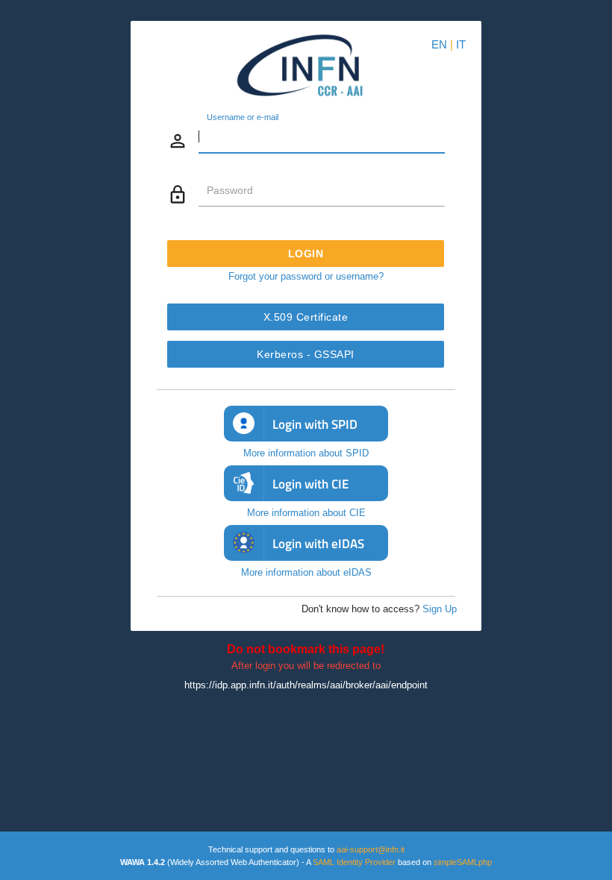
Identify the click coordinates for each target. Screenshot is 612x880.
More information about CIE (306, 512)
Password (230, 190)
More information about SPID (306, 453)
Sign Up (439, 609)
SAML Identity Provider (354, 862)
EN (439, 44)
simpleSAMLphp (463, 862)
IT (461, 44)
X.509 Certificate (306, 317)
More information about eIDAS (306, 572)
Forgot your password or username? (306, 276)
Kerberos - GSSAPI (306, 354)
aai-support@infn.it (371, 849)
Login (306, 254)
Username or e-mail (242, 117)
